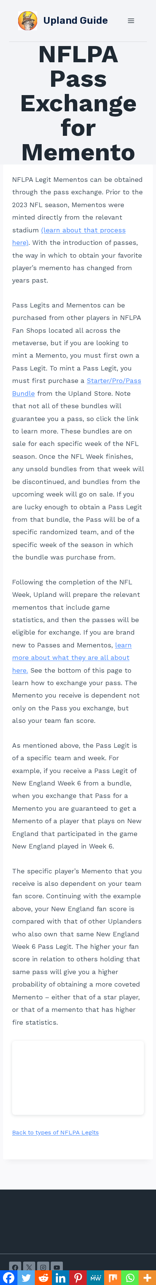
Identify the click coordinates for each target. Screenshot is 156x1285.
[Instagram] (43, 1268)
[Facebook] (15, 1268)
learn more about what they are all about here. (72, 657)
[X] (29, 1268)
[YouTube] (57, 1268)
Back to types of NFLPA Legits (55, 1132)
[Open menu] (131, 20)
